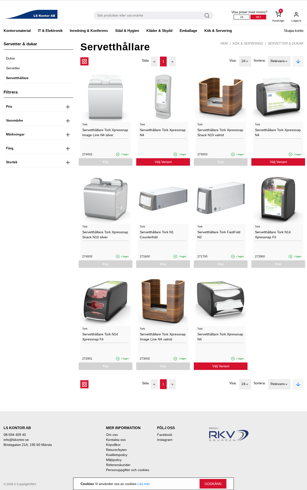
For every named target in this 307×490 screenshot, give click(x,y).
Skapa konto (293, 31)
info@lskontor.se (16, 440)
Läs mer (143, 484)
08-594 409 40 (15, 435)
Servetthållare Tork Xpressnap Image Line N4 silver (105, 132)
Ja (241, 17)
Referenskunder (118, 465)
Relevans (278, 61)
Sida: (146, 60)
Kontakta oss (116, 440)
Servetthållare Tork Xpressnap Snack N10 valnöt (220, 132)
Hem (224, 43)
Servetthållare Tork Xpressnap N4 (163, 132)
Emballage (188, 31)
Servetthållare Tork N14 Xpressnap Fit (273, 234)
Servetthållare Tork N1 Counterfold (157, 234)
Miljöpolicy (114, 460)
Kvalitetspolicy (116, 455)
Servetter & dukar (285, 43)
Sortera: (260, 60)
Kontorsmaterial (17, 31)
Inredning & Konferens (89, 31)
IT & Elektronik (50, 31)
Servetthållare (17, 78)
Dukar (10, 58)
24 (243, 61)
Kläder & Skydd (159, 31)
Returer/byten (116, 450)
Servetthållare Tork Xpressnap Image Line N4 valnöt (163, 336)
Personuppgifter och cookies (127, 470)
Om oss (112, 435)
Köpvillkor (113, 445)
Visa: (233, 60)
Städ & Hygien (127, 31)
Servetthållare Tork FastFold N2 (218, 234)
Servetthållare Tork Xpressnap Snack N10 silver (105, 234)
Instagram (164, 440)
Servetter (13, 68)
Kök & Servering (218, 31)
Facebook (164, 435)
